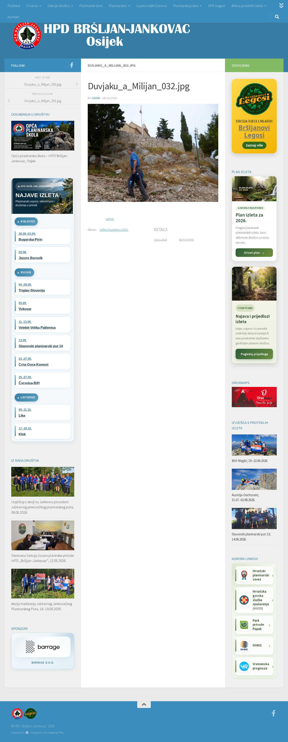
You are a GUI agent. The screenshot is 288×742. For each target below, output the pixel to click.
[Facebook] (71, 65)
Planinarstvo (118, 5)
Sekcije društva (58, 5)
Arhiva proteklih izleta (247, 5)
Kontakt (13, 17)
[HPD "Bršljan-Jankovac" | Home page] (101, 35)
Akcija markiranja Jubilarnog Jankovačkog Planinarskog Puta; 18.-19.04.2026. (41, 606)
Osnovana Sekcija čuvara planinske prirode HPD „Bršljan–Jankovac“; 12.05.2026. (42, 558)
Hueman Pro (55, 733)
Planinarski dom (91, 5)
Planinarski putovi (185, 5)
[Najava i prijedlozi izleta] (254, 284)
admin (96, 98)
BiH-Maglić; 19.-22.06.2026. (250, 461)
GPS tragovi (216, 5)
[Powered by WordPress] (27, 732)
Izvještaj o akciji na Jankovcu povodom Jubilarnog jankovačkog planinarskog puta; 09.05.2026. (42, 507)
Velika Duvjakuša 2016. (113, 230)
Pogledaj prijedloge (254, 354)
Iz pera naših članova (152, 5)
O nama (32, 5)
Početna (14, 5)
